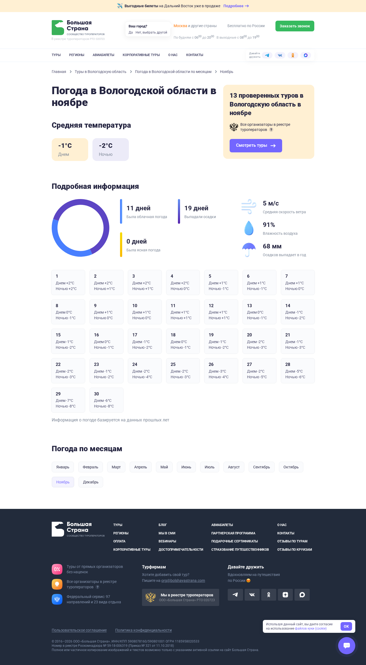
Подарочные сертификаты (234, 541)
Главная (59, 71)
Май (164, 467)
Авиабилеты (103, 55)
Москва (180, 26)
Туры (56, 55)
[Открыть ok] (268, 595)
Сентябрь (261, 467)
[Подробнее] (271, 129)
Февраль (90, 467)
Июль (210, 467)
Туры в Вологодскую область (101, 71)
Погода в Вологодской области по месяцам (173, 71)
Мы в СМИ (167, 533)
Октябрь (291, 467)
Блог (163, 525)
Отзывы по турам (292, 541)
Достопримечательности (181, 550)
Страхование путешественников (240, 550)
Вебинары (167, 541)
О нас (173, 55)
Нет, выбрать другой (151, 32)
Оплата (119, 541)
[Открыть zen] (285, 595)
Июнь (186, 467)
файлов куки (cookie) (311, 628)
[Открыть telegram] (235, 595)
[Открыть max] (301, 595)
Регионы (76, 55)
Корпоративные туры (141, 55)
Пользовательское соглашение (79, 630)
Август (234, 467)
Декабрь (91, 482)
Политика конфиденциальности (143, 630)
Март (116, 467)
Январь (62, 467)
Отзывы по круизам (294, 550)
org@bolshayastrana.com (183, 580)
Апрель (140, 467)
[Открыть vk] (252, 595)
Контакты (194, 55)
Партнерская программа (233, 533)
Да (131, 32)
